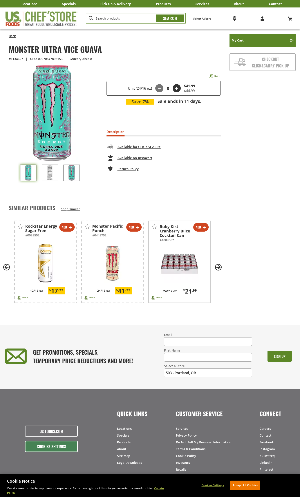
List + (217, 76)
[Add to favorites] (20, 226)
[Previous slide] (6, 267)
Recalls (181, 469)
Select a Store (174, 366)
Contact (275, 4)
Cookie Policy (186, 456)
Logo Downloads (129, 463)
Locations (29, 4)
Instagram (267, 449)
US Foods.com (51, 431)
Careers (265, 428)
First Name (172, 350)
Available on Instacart (134, 158)
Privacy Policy (186, 435)
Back (12, 36)
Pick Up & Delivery (115, 4)
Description (116, 131)
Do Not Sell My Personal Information (203, 442)
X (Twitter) (267, 456)
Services (202, 4)
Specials (69, 4)
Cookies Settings (51, 446)
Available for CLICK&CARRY (139, 147)
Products (163, 4)
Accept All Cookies (245, 485)
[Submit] (170, 18)
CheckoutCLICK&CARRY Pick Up (270, 62)
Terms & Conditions (191, 449)
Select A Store (202, 18)
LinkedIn (266, 463)
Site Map (123, 456)
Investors (183, 463)
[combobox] (136, 18)
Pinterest (266, 469)
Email (168, 335)
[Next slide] (218, 267)
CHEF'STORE (41, 18)
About (239, 4)
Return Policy (128, 169)
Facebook (267, 442)
